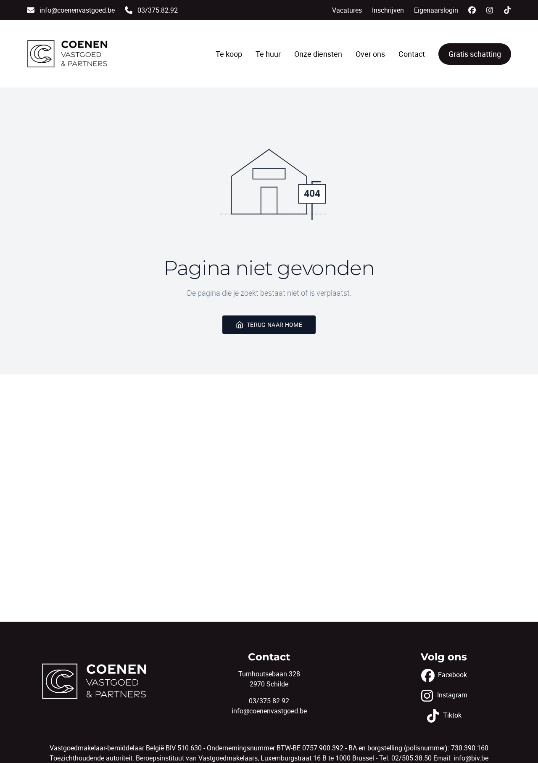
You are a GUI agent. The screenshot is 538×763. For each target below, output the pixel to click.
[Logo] (67, 54)
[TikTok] (507, 10)
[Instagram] (489, 10)
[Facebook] (472, 10)
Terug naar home (274, 325)
